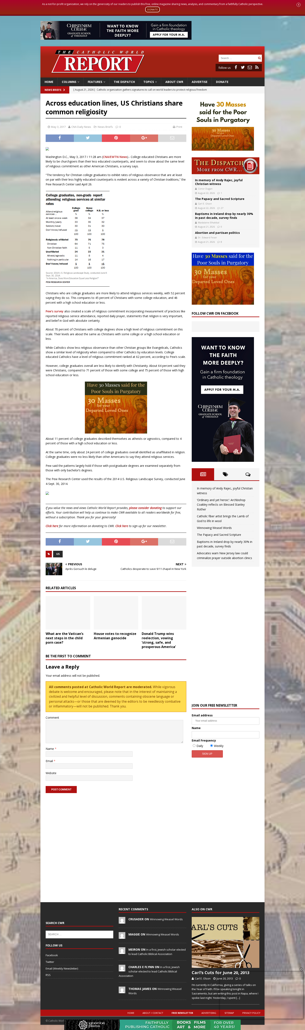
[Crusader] (122, 921)
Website (51, 773)
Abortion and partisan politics (217, 233)
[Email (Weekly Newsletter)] (250, 67)
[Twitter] (243, 67)
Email (50, 761)
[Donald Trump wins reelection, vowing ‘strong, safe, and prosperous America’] (164, 613)
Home (49, 82)
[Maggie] (122, 936)
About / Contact (153, 1012)
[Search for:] (238, 58)
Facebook (52, 955)
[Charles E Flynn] (122, 969)
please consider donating (145, 508)
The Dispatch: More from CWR (225, 165)
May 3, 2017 (58, 127)
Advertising (208, 1012)
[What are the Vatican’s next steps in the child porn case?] (68, 613)
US (58, 554)
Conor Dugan (205, 188)
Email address (202, 715)
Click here (52, 526)
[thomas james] (122, 991)
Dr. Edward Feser (207, 237)
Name (50, 749)
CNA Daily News (81, 127)
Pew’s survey (54, 311)
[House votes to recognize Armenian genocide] (116, 613)
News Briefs (53, 90)
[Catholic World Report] (152, 75)
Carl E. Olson (205, 203)
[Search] (259, 58)
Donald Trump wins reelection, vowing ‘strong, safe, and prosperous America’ (159, 640)
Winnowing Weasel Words (214, 528)
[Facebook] (236, 67)
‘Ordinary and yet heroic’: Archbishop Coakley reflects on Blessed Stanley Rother (221, 504)
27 (222, 207)
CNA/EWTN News (115, 157)
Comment (52, 718)
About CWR (174, 82)
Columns (69, 82)
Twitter (50, 962)
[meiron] (122, 952)
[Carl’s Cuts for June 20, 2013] (225, 942)
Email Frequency (204, 740)
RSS (48, 975)
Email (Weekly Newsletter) (62, 968)
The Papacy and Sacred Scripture (219, 199)
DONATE (152, 9)
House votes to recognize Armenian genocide (115, 635)
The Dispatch (124, 82)
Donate (222, 82)
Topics (148, 82)
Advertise (199, 82)
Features (95, 82)
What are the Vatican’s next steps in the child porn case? (64, 638)
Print (179, 127)
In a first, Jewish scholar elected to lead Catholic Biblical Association (149, 971)
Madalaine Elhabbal (208, 222)
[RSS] (257, 67)
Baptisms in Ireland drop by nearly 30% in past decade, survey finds (224, 215)
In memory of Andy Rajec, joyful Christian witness (219, 182)
